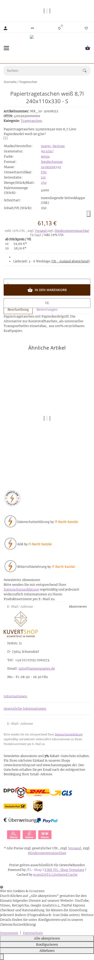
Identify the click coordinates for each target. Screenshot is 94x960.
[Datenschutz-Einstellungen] (2, 957)
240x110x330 (51, 167)
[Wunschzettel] (86, 28)
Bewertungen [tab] (47, 309)
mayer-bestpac (53, 146)
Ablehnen (47, 951)
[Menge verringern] (47, 274)
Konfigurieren (47, 944)
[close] (88, 214)
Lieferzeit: (51, 261)
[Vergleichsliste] (59, 28)
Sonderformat (52, 162)
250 (44, 183)
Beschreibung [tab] (18, 309)
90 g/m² (47, 151)
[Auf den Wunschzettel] (5, 138)
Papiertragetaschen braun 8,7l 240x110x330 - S (47, 460)
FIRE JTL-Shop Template (64, 870)
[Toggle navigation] (6, 48)
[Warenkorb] (87, 48)
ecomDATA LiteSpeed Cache (55, 875)
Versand (41, 231)
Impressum (9, 933)
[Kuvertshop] (47, 48)
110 (43, 177)
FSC (44, 172)
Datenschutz (33, 933)
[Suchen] (87, 70)
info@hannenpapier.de (36, 668)
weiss (45, 156)
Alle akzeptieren (47, 938)
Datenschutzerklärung (21, 589)
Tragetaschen (31, 121)
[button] (32, 28)
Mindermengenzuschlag (72, 231)
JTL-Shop (34, 870)
